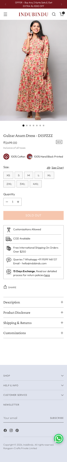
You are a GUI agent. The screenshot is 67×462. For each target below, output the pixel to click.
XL (49, 175)
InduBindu (28, 444)
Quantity (9, 194)
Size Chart (58, 167)
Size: (6, 167)
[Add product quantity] (18, 202)
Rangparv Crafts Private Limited (20, 448)
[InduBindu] (33, 14)
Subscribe (57, 417)
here (47, 275)
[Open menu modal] (5, 14)
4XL (36, 184)
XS (8, 175)
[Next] (61, 4)
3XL (22, 184)
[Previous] (5, 4)
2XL (9, 184)
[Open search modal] (54, 14)
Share (12, 287)
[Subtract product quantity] (7, 202)
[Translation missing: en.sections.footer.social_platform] (5, 431)
